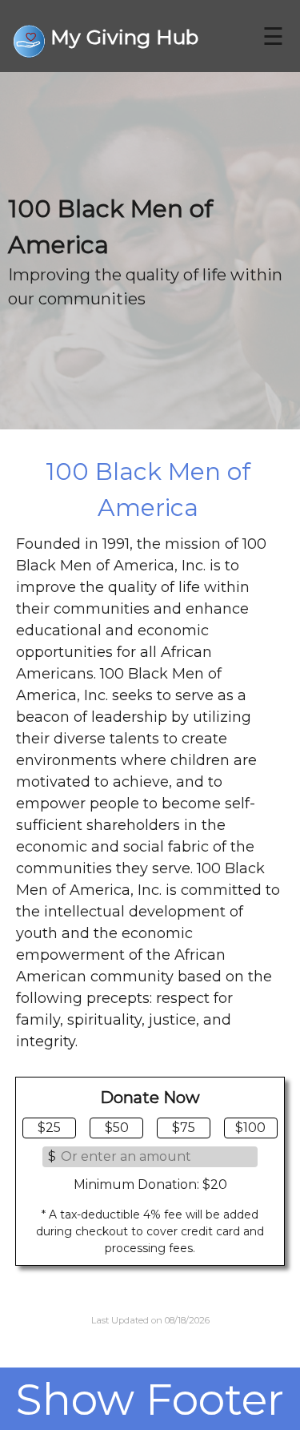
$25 (49, 1127)
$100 (250, 1127)
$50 (117, 1127)
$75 (183, 1127)
